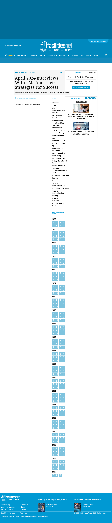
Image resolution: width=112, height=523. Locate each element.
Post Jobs (92, 72)
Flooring (55, 178)
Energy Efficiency (58, 130)
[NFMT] (68, 51)
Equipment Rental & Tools (59, 172)
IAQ (53, 146)
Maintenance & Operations (57, 149)
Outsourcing (56, 156)
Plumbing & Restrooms (60, 188)
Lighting (55, 183)
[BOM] (43, 51)
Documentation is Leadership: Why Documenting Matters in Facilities (81, 116)
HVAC (53, 180)
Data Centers (57, 118)
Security (55, 198)
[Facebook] (86, 98)
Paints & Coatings (58, 186)
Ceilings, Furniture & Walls (59, 162)
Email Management (8, 507)
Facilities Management (60, 133)
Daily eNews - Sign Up (12, 46)
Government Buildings (60, 135)
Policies (22, 507)
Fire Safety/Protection (60, 175)
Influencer (55, 103)
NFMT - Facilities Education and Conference (34, 516)
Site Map (23, 509)
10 (57, 239)
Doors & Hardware (58, 165)
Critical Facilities (58, 115)
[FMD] (56, 51)
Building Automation (59, 158)
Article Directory (7, 509)
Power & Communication (58, 192)
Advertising (5, 505)
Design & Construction (60, 120)
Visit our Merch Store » (98, 41)
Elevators (55, 168)
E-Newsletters (51, 504)
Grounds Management (60, 141)
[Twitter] (89, 98)
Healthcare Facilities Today (10, 516)
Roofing (55, 196)
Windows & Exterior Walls (59, 204)
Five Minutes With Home (26, 73)
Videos (54, 105)
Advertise (49, 506)
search (106, 56)
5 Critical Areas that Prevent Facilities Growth (81, 133)
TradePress (88, 513)
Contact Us (24, 505)
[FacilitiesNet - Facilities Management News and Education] (56, 44)
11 (60, 239)
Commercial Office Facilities (59, 112)
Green (54, 138)
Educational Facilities (60, 123)
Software (55, 201)
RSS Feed (65, 73)
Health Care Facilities (59, 143)
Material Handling (58, 153)
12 (64, 239)
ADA (53, 108)
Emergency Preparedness (57, 127)
